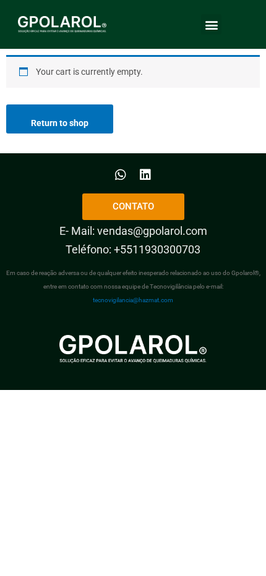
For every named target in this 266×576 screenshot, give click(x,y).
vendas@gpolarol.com (152, 230)
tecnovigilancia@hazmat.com (133, 300)
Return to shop (59, 123)
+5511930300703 (157, 249)
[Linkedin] (145, 175)
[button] (211, 24)
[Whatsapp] (120, 175)
